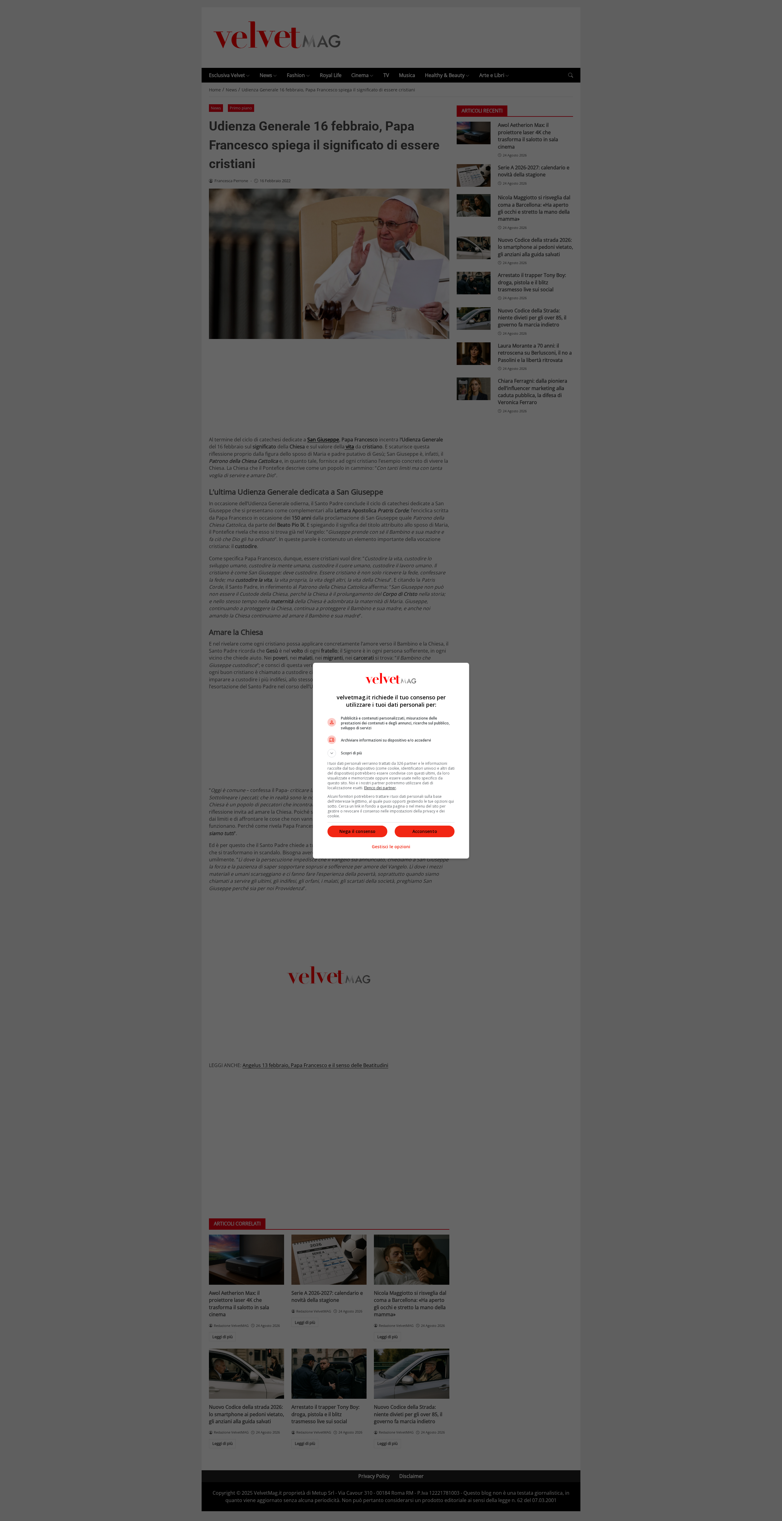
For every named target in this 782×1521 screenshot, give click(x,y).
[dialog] (391, 761)
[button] (391, 753)
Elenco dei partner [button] (380, 787)
